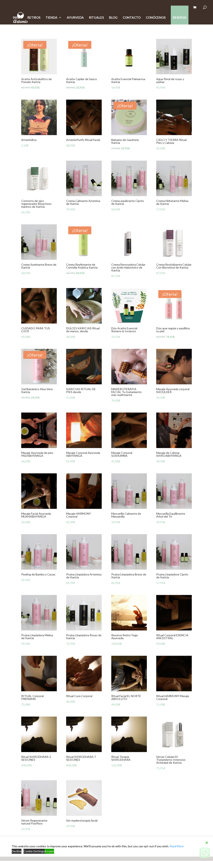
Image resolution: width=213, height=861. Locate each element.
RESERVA (179, 17)
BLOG (113, 17)
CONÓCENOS (156, 17)
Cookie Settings (34, 851)
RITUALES (96, 17)
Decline (16, 851)
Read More (177, 846)
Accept (49, 851)
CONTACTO (132, 17)
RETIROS (33, 17)
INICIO (17, 17)
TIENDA (51, 17)
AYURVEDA (75, 17)
